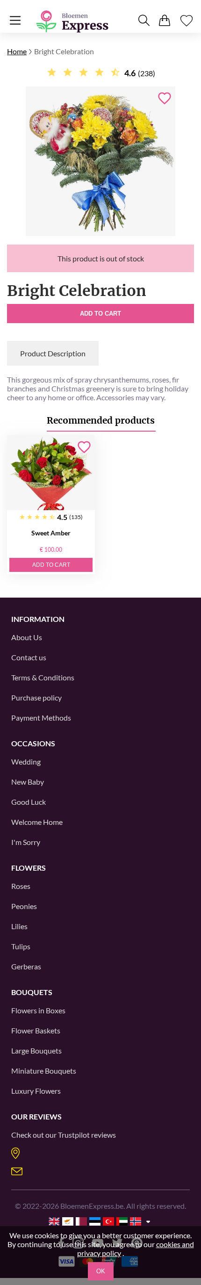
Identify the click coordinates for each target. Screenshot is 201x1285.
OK (100, 1271)
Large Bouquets (36, 1050)
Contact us (28, 657)
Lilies (19, 926)
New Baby (27, 781)
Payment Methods (41, 717)
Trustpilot (74, 1134)
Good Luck (28, 801)
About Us (26, 637)
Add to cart (100, 313)
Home (17, 51)
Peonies (24, 906)
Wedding (26, 761)
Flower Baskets (35, 1030)
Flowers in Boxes (38, 1010)
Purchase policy (36, 697)
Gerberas (26, 966)
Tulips (20, 946)
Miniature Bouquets (43, 1070)
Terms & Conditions (42, 677)
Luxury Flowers (36, 1090)
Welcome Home (37, 821)
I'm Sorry (25, 841)
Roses (20, 885)
